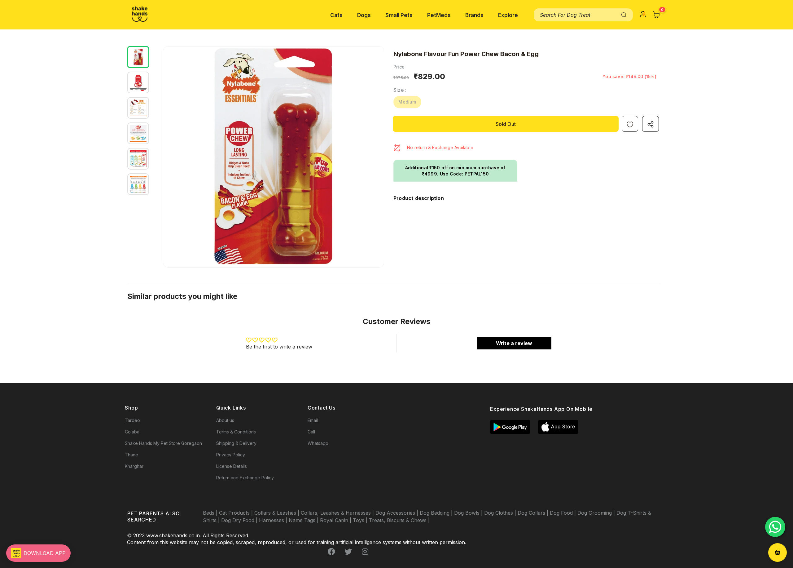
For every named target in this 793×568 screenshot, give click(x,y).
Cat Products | (236, 513)
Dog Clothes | (501, 513)
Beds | (211, 513)
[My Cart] (656, 14)
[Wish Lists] (630, 124)
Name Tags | (304, 520)
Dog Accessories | (397, 513)
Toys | (361, 520)
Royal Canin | (336, 520)
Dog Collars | (534, 513)
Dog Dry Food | (240, 520)
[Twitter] (348, 551)
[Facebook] (331, 551)
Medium (407, 101)
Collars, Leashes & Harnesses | (338, 513)
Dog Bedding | (437, 513)
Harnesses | (274, 520)
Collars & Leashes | (277, 513)
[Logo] (139, 14)
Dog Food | (563, 513)
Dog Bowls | (469, 513)
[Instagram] (364, 551)
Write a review (514, 343)
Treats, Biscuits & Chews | (399, 520)
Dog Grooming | (596, 513)
